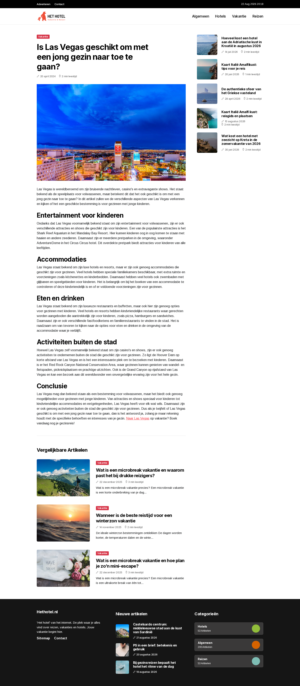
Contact (59, 4)
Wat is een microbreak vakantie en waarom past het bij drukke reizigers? (140, 472)
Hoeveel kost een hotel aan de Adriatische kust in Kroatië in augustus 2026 (241, 42)
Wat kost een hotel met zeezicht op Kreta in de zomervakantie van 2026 (240, 140)
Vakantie (239, 16)
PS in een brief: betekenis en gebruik (155, 647)
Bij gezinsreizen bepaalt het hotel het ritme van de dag (154, 664)
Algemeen (200, 16)
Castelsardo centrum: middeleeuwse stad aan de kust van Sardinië (157, 628)
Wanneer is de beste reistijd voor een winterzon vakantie (134, 518)
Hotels (220, 16)
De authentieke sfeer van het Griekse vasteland (241, 91)
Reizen (257, 16)
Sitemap (43, 638)
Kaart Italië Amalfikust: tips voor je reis (239, 66)
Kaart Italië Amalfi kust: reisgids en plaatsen (239, 114)
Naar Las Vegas (137, 418)
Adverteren (43, 4)
